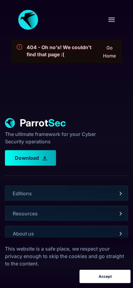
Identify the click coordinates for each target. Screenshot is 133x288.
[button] (66, 193)
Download (27, 158)
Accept (105, 276)
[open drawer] (111, 19)
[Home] (28, 20)
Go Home (109, 52)
